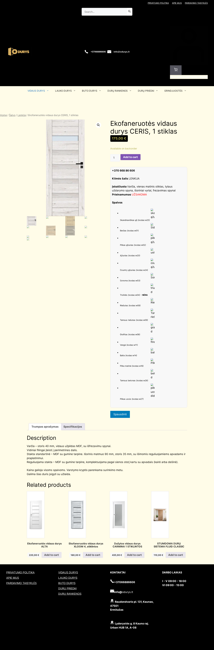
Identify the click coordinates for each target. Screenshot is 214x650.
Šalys (12, 115)
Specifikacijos (72, 426)
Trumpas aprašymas (45, 426)
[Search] (129, 12)
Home (3, 115)
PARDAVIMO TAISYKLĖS (196, 3)
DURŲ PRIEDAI (146, 90)
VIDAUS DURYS (36, 90)
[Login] (189, 63)
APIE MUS (177, 3)
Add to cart (130, 157)
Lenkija (22, 115)
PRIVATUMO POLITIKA (158, 3)
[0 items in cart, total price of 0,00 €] (176, 70)
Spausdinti (120, 414)
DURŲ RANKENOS (117, 90)
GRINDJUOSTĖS (173, 90)
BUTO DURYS (89, 90)
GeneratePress (122, 648)
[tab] (45, 426)
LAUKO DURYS (63, 90)
